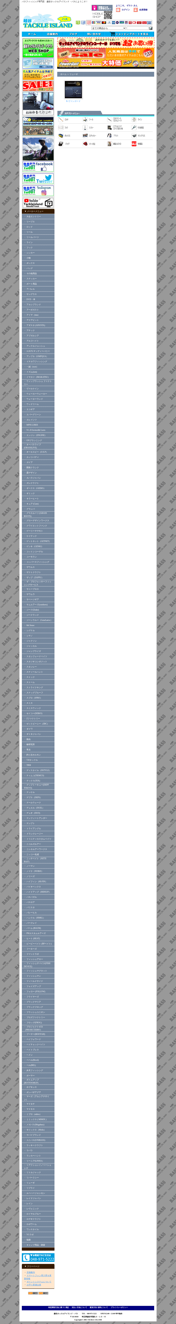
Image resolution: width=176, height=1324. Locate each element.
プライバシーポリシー (119, 1307)
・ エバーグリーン (32, 414)
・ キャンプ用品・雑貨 (34, 1245)
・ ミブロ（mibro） (33, 1114)
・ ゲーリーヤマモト (33, 531)
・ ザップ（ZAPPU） (33, 577)
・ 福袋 (27, 1240)
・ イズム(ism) (30, 372)
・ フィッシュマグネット (35, 971)
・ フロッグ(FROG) (33, 1022)
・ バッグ (28, 268)
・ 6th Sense (29, 625)
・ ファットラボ (31, 954)
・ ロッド (28, 227)
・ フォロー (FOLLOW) (34, 991)
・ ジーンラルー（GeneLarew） (38, 620)
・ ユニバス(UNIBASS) (34, 1140)
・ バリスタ (29, 907)
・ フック (28, 247)
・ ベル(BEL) (30, 1065)
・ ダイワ (28, 729)
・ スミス (28, 703)
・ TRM (27, 765)
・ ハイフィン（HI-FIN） (35, 881)
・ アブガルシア (31, 335)
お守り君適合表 (34, 1285)
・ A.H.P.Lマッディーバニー (37, 351)
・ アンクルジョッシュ (34, 346)
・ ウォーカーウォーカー (35, 394)
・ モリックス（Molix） (35, 1130)
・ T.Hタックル (31, 760)
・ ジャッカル (30, 646)
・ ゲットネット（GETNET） (37, 541)
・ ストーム (29, 682)
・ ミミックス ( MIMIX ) (35, 1119)
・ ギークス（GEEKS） (35, 488)
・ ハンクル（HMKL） (34, 918)
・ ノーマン (29, 866)
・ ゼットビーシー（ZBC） (36, 724)
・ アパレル (29, 289)
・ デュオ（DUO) (32, 813)
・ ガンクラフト (31, 483)
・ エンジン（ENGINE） (35, 435)
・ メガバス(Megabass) (34, 1124)
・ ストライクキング (33, 687)
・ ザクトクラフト (33, 572)
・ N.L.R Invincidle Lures (34, 430)
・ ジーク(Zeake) (31, 610)
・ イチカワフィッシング (35, 361)
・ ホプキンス (30, 1087)
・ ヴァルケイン (31, 388)
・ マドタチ (29, 1104)
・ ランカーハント (32, 1155)
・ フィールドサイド (33, 981)
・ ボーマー (29, 1075)
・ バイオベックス (32, 886)
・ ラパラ (28, 1150)
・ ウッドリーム (31, 404)
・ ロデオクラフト (32, 1219)
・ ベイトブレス (31, 1049)
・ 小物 (27, 258)
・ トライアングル (32, 828)
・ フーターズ (30, 949)
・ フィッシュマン (32, 976)
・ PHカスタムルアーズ (35, 933)
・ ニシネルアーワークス (35, 849)
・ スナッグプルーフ (33, 692)
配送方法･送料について (99, 1307)
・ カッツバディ (31, 457)
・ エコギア (29, 409)
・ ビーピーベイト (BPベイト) (38, 943)
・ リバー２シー (31, 1177)
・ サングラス (30, 294)
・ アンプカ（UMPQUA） (36, 356)
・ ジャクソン (30, 641)
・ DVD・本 (29, 299)
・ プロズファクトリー (34, 1017)
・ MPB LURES (31, 425)
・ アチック (29, 330)
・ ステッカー (30, 278)
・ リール (28, 232)
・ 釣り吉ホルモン (32, 755)
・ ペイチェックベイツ (34, 1044)
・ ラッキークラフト (33, 1145)
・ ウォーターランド (33, 399)
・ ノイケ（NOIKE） (33, 871)
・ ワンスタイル (31, 1229)
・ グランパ (29, 509)
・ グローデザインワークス (36, 520)
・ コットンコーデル (33, 551)
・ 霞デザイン (30, 472)
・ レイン (28, 1203)
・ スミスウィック (32, 708)
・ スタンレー (30, 667)
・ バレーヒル (30, 912)
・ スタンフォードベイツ (35, 656)
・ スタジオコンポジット (35, 661)
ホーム (63, 74)
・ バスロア (29, 902)
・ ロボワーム (30, 1224)
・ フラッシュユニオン (34, 1012)
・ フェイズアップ (32, 986)
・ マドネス (29, 1109)
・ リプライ (29, 1188)
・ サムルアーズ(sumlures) (36, 604)
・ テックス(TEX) (32, 780)
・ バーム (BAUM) (32, 928)
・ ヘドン (28, 1055)
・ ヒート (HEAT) (32, 938)
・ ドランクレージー (33, 833)
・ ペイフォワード (32, 1039)
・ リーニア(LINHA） (34, 1161)
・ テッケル (29, 792)
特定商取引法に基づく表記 (58, 1307)
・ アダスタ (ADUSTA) (34, 325)
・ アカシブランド (32, 304)
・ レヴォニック (31, 1208)
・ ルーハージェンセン (34, 1193)
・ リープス (29, 221)
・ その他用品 (30, 273)
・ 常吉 (27, 749)
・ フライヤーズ (31, 996)
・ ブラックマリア (32, 1002)
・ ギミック (29, 493)
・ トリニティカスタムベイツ (37, 839)
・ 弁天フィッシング (33, 1070)
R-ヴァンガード (73, 101)
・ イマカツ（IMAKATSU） (37, 377)
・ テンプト (29, 823)
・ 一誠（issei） (31, 366)
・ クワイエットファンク (35, 525)
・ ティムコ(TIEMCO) (34, 775)
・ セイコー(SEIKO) (33, 713)
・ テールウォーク (32, 802)
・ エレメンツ (30, 419)
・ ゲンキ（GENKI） (33, 546)
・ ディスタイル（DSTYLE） (37, 770)
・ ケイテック (30, 536)
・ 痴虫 (27, 739)
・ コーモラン (30, 557)
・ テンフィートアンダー (35, 818)
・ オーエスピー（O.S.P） (36, 452)
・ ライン (28, 242)
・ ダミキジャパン (32, 734)
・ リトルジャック (32, 1172)
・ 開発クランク (31, 467)
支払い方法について (79, 1307)
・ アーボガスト (31, 310)
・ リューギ (29, 1183)
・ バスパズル (30, 897)
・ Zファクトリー (32, 718)
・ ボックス (29, 263)
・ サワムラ (29, 594)
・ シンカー (29, 253)
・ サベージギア (31, 599)
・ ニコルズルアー (32, 844)
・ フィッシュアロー (33, 959)
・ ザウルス (29, 567)
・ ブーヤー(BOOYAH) (34, 1034)
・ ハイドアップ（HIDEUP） (37, 892)
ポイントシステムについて (39, 1281)
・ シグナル (29, 630)
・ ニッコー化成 (31, 854)
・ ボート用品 (30, 284)
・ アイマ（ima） (32, 315)
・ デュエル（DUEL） (34, 808)
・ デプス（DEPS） (33, 797)
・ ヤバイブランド (32, 1135)
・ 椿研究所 (29, 744)
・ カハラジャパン (32, 478)
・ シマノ (28, 635)
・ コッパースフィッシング (36, 562)
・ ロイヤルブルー (32, 1214)
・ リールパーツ (31, 237)
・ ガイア (28, 462)
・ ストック (29, 677)
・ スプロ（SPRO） (33, 698)
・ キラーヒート (31, 498)
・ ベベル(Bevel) (31, 1060)
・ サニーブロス (31, 589)
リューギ (74, 74)
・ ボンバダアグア (32, 1092)
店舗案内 (31, 1272)
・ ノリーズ (29, 876)
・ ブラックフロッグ (33, 1007)
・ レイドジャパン (32, 1198)
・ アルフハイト (31, 341)
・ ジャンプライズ (32, 651)
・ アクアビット (31, 320)
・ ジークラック (31, 615)
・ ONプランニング (33, 440)
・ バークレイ (30, 923)
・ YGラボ (29, 1234)
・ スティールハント (33, 672)
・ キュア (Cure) (31, 504)
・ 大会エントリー (32, 216)
